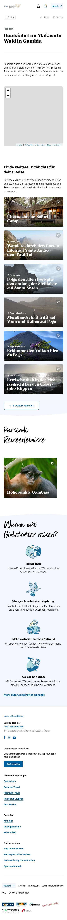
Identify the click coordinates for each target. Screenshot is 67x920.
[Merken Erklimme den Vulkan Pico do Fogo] (58, 335)
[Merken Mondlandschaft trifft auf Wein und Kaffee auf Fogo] (58, 302)
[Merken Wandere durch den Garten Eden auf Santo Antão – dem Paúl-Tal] (58, 235)
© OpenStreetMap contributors (48, 144)
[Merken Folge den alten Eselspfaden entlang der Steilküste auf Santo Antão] (58, 268)
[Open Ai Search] (45, 6)
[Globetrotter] (10, 911)
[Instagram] (9, 738)
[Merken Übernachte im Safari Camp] (58, 201)
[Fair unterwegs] (50, 904)
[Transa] (21, 904)
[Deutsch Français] (9, 885)
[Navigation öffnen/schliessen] (40, 6)
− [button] (8, 95)
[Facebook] (4, 738)
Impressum (33, 885)
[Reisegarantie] (27, 911)
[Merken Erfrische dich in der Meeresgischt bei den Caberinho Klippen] (58, 369)
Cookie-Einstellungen (19, 892)
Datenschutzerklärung (53, 885)
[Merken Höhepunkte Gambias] (52, 463)
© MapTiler (29, 144)
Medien (22, 885)
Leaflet (20, 144)
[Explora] (8, 905)
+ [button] (8, 91)
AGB (4, 892)
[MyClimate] (34, 904)
